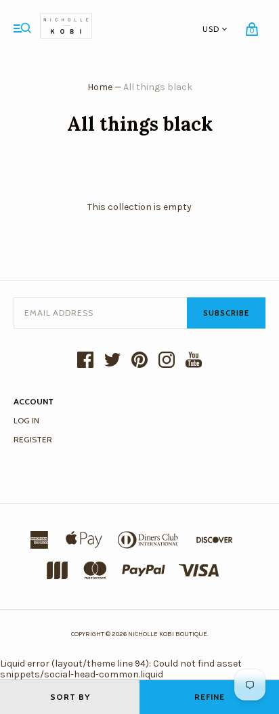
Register (33, 439)
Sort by (70, 697)
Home (99, 87)
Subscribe (226, 313)
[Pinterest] (139, 361)
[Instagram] (166, 361)
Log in (26, 420)
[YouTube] (194, 361)
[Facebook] (85, 361)
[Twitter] (112, 361)
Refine (209, 697)
